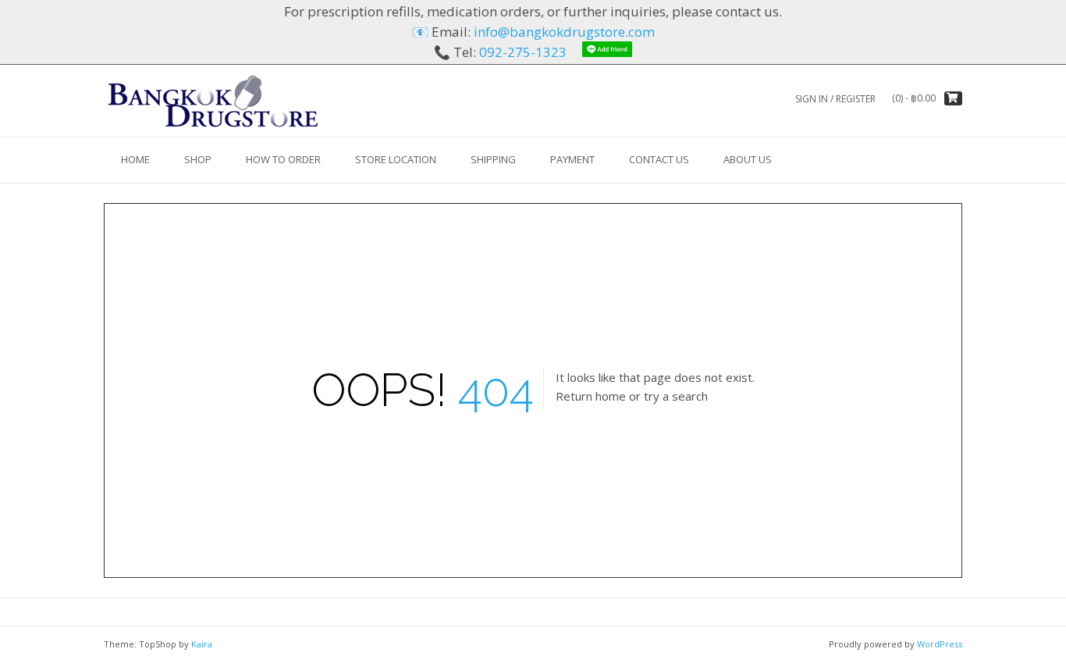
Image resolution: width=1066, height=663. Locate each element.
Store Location (395, 159)
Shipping (493, 159)
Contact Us (659, 159)
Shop (197, 159)
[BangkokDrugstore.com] (213, 100)
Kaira (201, 644)
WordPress (939, 644)
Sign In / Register (835, 99)
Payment (572, 159)
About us (747, 159)
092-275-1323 (523, 52)
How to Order (283, 159)
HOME (135, 159)
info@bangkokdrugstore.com (564, 32)
